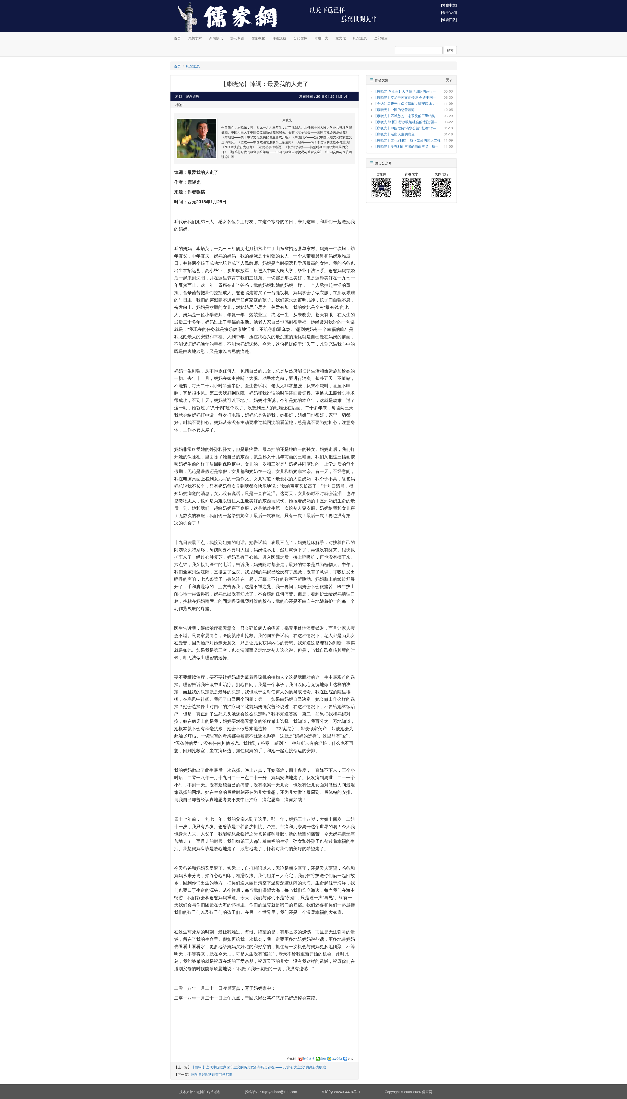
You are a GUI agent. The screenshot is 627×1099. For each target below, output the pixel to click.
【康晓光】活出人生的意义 (394, 134)
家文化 (341, 38)
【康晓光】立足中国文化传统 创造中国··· (405, 97)
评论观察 (279, 38)
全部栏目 (381, 38)
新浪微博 (308, 1059)
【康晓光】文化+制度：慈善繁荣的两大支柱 (407, 140)
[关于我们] (449, 12)
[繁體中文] (449, 4)
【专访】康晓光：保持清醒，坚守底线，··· (406, 103)
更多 (350, 1059)
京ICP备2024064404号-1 (341, 1091)
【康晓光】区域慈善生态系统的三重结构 (404, 115)
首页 (177, 38)
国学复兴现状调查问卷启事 (211, 1074)
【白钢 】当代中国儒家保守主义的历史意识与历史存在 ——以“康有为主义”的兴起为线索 (258, 1066)
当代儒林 (300, 38)
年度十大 (321, 38)
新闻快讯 (216, 38)
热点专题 (237, 38)
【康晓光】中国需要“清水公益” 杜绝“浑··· (405, 127)
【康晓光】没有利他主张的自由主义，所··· (406, 146)
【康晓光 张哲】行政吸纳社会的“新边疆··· (405, 121)
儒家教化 (258, 38)
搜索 (450, 50)
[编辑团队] (449, 19)
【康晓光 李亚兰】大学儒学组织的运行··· (405, 91)
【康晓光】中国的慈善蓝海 (394, 109)
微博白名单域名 (208, 1091)
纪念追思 (360, 38)
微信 (323, 1059)
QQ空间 (337, 1059)
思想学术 (195, 38)
